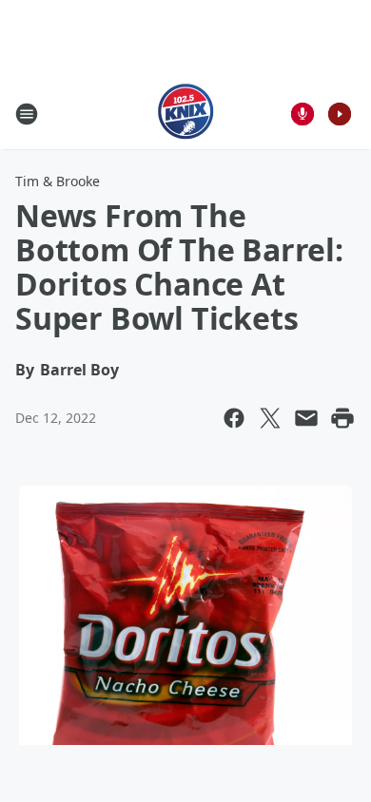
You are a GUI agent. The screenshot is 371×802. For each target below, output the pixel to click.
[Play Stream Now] (339, 114)
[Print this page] (342, 418)
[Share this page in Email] (306, 418)
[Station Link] (185, 113)
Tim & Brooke (57, 181)
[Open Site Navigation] (26, 114)
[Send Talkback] (302, 114)
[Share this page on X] (270, 418)
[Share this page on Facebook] (234, 418)
